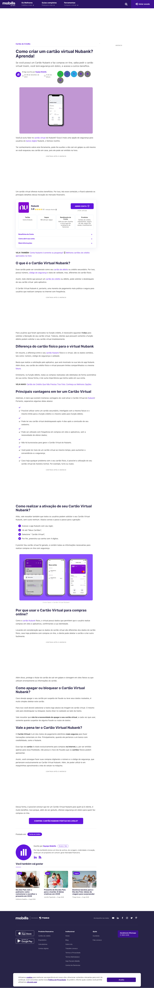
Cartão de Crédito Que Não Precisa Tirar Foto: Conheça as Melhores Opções (59, 384)
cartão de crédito (53, 279)
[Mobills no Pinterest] (136, 918)
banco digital (31, 141)
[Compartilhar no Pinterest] (60, 80)
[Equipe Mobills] (18, 74)
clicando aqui (32, 982)
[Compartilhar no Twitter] (74, 74)
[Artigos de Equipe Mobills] (39, 857)
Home (67, 936)
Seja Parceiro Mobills (72, 961)
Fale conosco (97, 940)
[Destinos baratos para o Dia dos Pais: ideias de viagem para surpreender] (84, 879)
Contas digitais (43, 948)
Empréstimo (42, 940)
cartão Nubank (52, 353)
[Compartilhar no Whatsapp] (60, 74)
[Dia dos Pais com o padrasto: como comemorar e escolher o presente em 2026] (28, 879)
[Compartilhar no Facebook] (67, 74)
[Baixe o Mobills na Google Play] (25, 941)
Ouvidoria (96, 936)
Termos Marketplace (72, 957)
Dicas (19, 873)
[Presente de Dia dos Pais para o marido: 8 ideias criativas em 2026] (56, 879)
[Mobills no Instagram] (127, 918)
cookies (29, 977)
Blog (67, 940)
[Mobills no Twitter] (131, 918)
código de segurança (38, 273)
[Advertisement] (77, 27)
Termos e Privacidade (72, 953)
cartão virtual (40, 138)
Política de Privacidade (57, 980)
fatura (18, 369)
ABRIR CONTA (81, 206)
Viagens (77, 873)
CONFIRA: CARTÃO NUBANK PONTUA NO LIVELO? (56, 821)
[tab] (56, 234)
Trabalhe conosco (71, 948)
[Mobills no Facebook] (122, 918)
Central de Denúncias (72, 965)
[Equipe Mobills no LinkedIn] (35, 857)
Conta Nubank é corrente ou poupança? (46, 253)
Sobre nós (68, 944)
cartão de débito (61, 269)
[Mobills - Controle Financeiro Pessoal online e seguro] (9, 4)
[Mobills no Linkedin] (118, 918)
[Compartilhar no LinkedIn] (81, 74)
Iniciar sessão (144, 4)
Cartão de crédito (44, 936)
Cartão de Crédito (23, 44)
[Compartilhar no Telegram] (87, 74)
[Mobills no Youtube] (113, 918)
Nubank (91, 398)
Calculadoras (42, 944)
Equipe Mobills (41, 72)
